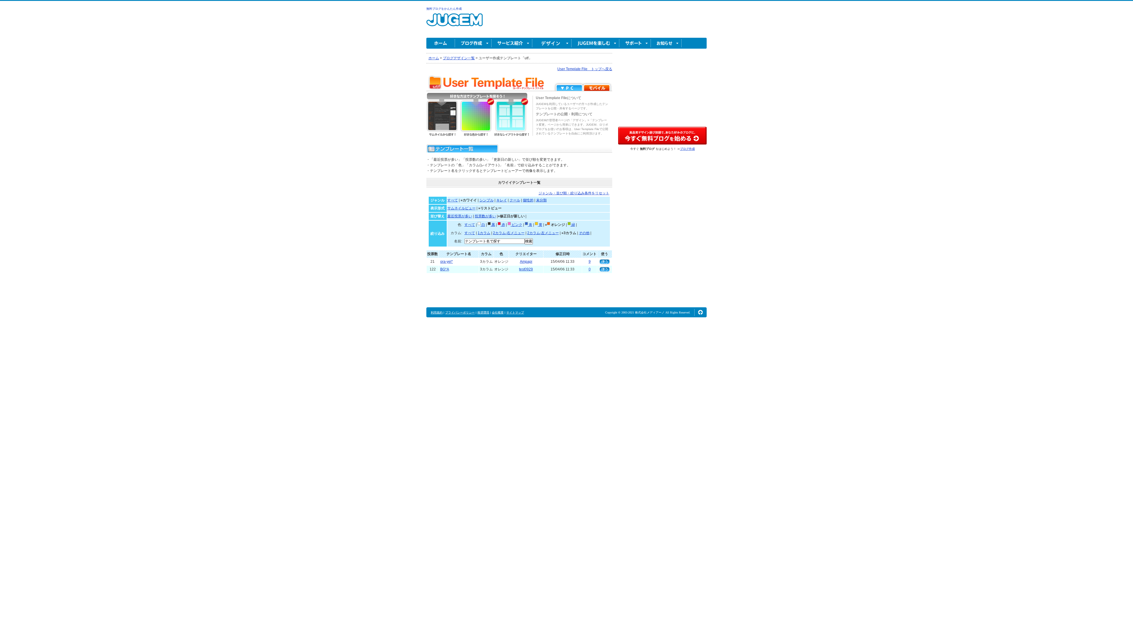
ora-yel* (446, 262)
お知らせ (666, 43)
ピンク (516, 225)
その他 (584, 233)
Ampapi (526, 262)
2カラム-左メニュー (543, 233)
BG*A (444, 269)
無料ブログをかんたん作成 (444, 8)
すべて (452, 200)
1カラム (484, 233)
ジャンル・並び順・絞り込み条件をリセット (573, 193)
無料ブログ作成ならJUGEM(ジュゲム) (454, 23)
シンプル (486, 200)
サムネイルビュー (461, 208)
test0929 (526, 269)
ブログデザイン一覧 (459, 58)
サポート (635, 43)
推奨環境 (483, 312)
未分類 (541, 200)
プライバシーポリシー (460, 312)
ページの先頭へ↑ (700, 312)
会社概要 (498, 312)
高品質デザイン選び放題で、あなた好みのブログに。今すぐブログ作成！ (662, 136)
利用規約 (437, 312)
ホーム (440, 43)
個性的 (528, 200)
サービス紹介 (512, 43)
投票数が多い (485, 216)
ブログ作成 (473, 43)
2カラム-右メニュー (509, 233)
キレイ (501, 200)
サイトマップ (515, 312)
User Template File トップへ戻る (584, 69)
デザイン (552, 43)
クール (515, 200)
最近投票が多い (459, 216)
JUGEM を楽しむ (595, 43)
